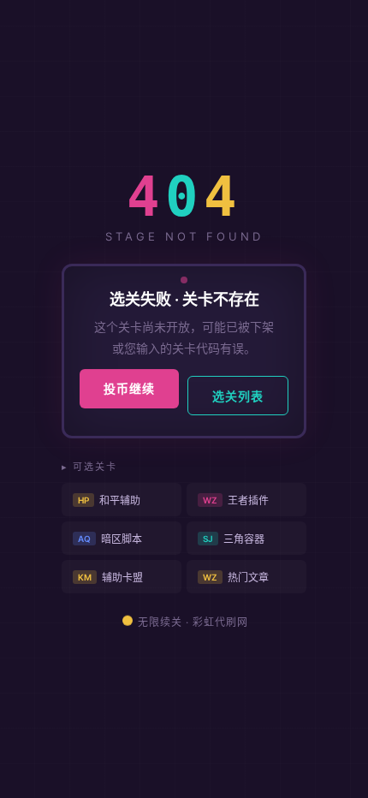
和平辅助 (109, 500)
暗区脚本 (110, 539)
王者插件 (236, 500)
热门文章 (236, 577)
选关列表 (238, 396)
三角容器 (233, 539)
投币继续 (129, 388)
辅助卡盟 (110, 577)
